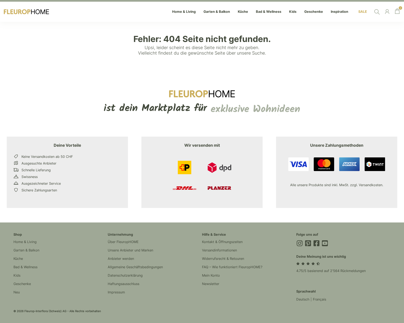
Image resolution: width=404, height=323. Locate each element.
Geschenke (22, 284)
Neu (16, 292)
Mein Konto (211, 275)
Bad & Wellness (25, 267)
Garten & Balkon (26, 250)
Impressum (116, 292)
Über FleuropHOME (123, 242)
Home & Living (25, 242)
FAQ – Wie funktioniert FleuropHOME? (232, 267)
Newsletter (210, 284)
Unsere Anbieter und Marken (130, 250)
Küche (18, 258)
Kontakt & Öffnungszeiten (222, 242)
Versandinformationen (219, 250)
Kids (16, 275)
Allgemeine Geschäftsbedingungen (135, 267)
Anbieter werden (121, 258)
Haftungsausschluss (123, 284)
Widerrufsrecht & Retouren (223, 258)
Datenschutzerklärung (125, 275)
